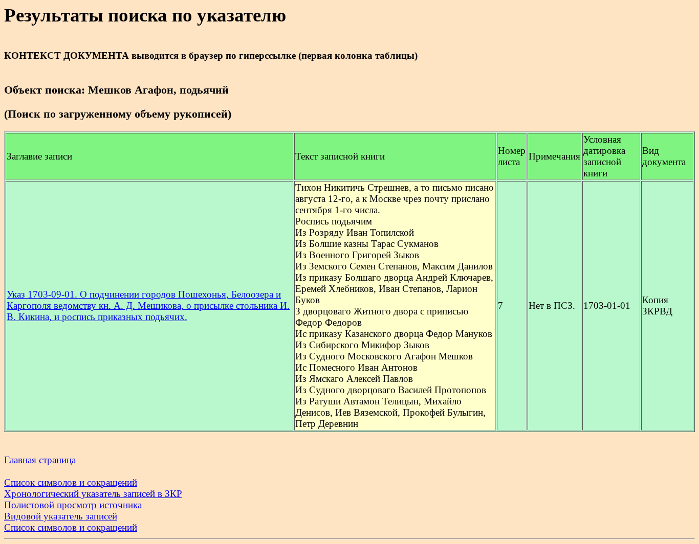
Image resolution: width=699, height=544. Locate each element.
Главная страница (40, 460)
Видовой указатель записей (60, 516)
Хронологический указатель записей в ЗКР (93, 493)
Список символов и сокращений (70, 482)
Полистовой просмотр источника (73, 505)
